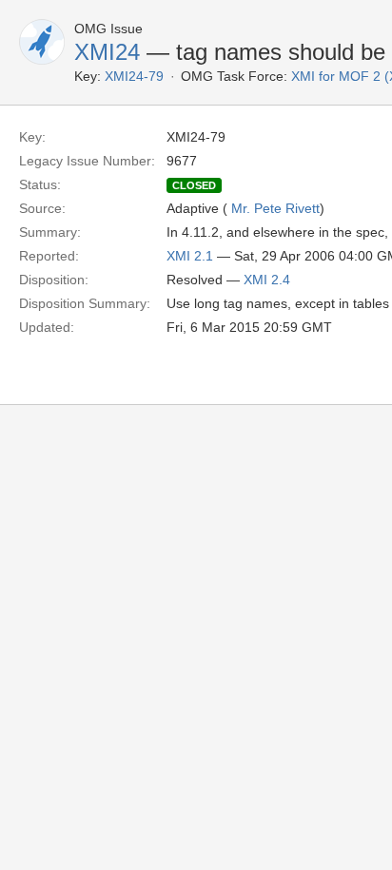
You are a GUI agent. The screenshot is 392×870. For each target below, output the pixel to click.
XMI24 (107, 52)
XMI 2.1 (190, 255)
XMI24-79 (134, 76)
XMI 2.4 (267, 279)
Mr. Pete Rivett (275, 208)
